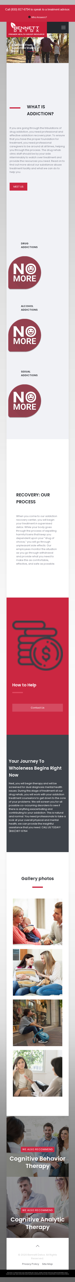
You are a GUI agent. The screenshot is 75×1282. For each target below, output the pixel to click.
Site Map (47, 1264)
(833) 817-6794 (20, 9)
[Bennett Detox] (27, 27)
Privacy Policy (30, 1264)
